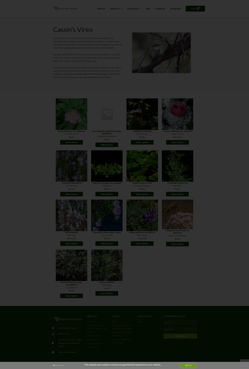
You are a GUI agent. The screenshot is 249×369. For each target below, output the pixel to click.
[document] (124, 184)
